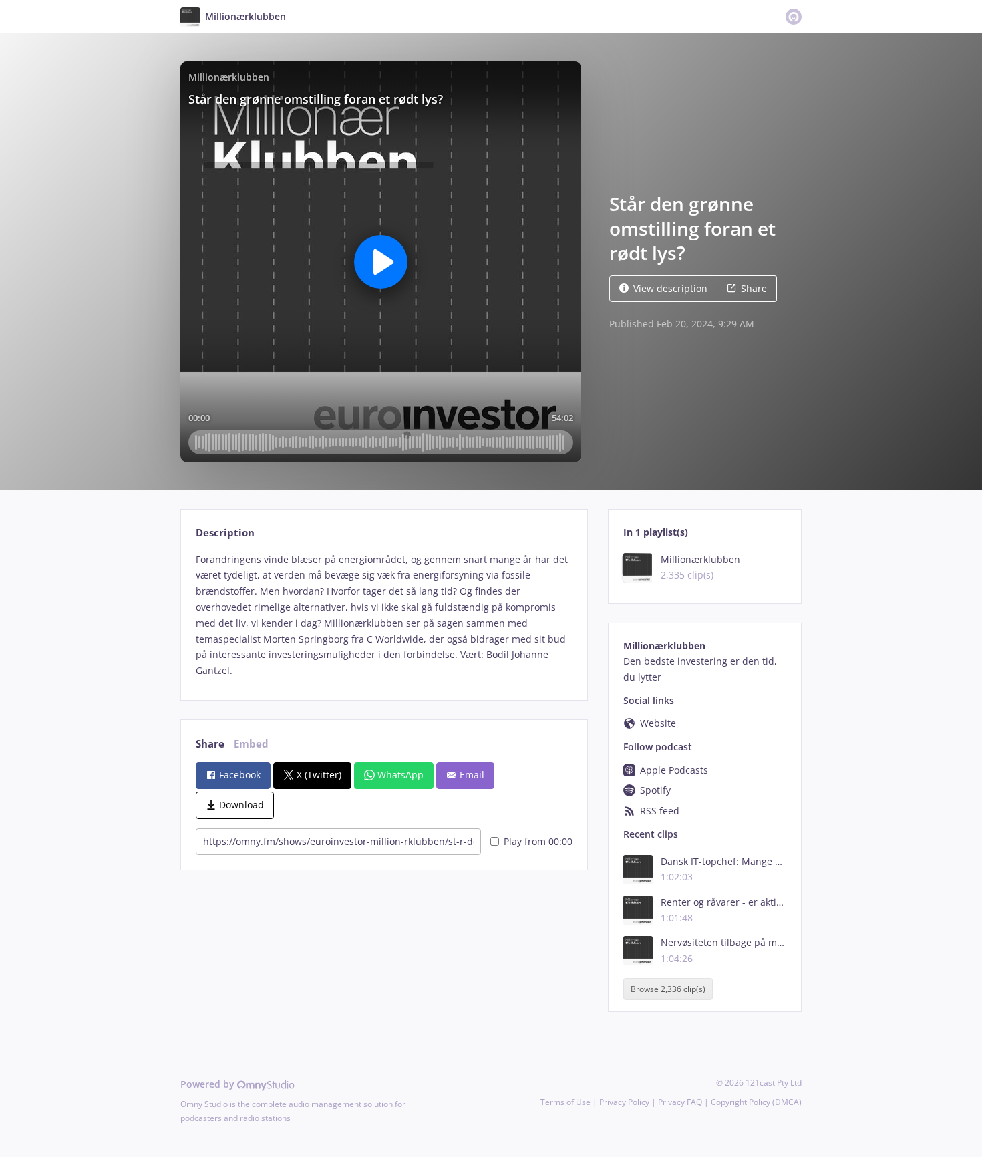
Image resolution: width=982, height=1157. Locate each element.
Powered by (208, 1084)
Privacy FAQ (680, 1102)
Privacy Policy (624, 1102)
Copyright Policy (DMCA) (756, 1102)
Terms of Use (565, 1102)
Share (754, 288)
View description (670, 288)
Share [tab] (210, 744)
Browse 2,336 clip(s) (668, 989)
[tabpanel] (384, 615)
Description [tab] (225, 533)
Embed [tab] (251, 744)
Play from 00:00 (538, 841)
